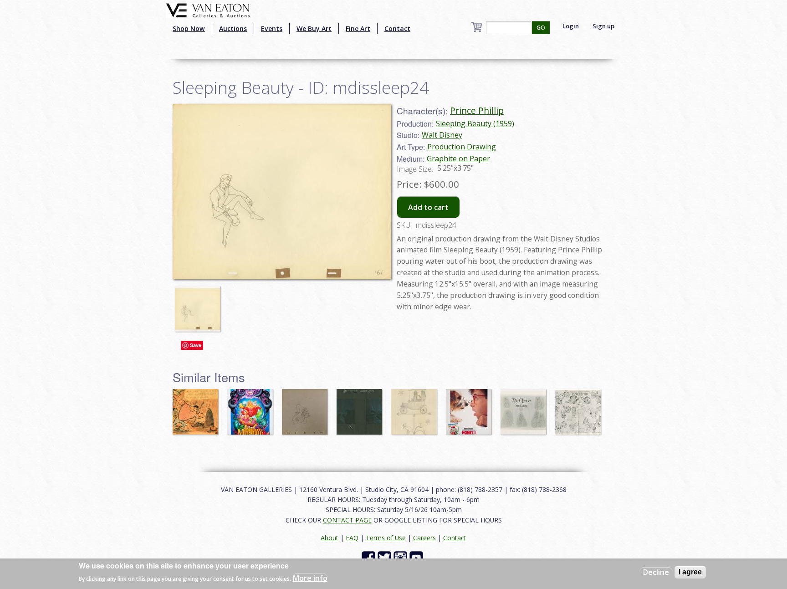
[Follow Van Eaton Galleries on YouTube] (417, 557)
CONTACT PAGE (347, 520)
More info (310, 578)
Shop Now (189, 28)
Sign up (603, 26)
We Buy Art (314, 28)
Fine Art (358, 28)
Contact (397, 28)
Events (271, 28)
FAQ (352, 537)
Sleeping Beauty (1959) (475, 123)
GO (541, 27)
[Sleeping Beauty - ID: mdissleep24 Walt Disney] (282, 191)
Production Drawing (461, 147)
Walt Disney (442, 135)
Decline (656, 572)
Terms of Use (386, 537)
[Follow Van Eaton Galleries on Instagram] (401, 557)
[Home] (208, 10)
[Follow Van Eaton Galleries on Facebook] (370, 557)
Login (570, 26)
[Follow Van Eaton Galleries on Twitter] (386, 557)
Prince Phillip (477, 110)
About (329, 537)
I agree (690, 572)
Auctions (233, 28)
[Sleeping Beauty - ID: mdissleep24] (200, 305)
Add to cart (428, 207)
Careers (424, 537)
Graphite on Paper (458, 159)
